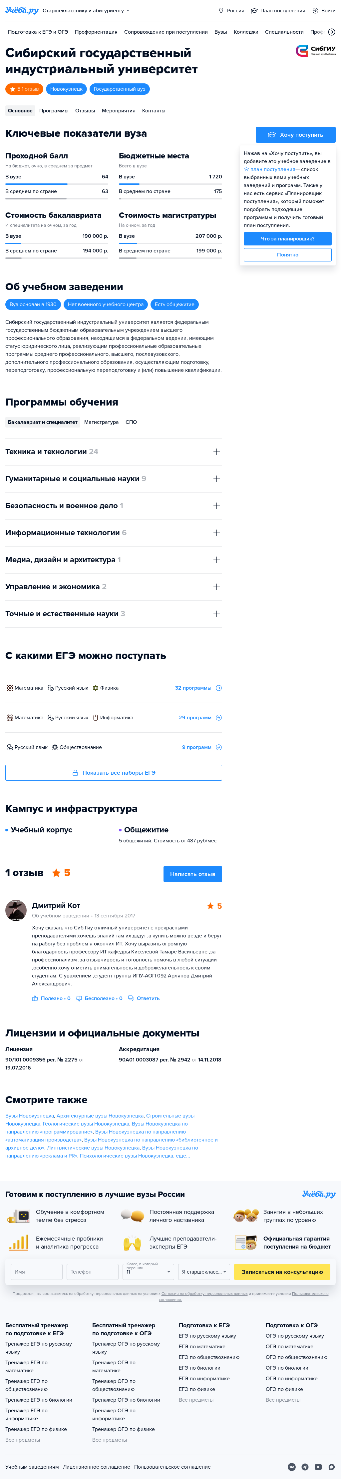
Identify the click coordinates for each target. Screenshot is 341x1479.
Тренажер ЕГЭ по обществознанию (26, 1385)
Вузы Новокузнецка (29, 1116)
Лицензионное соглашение (96, 1467)
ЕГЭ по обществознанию (209, 1357)
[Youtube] (318, 1467)
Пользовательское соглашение (172, 1467)
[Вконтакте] (292, 1467)
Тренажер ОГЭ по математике (114, 1366)
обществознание (81, 747)
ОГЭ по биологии (287, 1368)
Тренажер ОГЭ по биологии (126, 1400)
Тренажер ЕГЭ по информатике (26, 1414)
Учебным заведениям (32, 1467)
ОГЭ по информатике (292, 1378)
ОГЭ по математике (289, 1346)
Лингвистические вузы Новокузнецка (93, 1148)
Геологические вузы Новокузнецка (86, 1124)
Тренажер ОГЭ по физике (123, 1429)
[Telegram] (305, 1467)
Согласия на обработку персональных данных (205, 1293)
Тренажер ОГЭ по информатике (114, 1414)
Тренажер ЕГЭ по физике (36, 1429)
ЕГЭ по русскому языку (207, 1336)
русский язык (71, 688)
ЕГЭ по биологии (199, 1368)
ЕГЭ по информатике (204, 1378)
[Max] (332, 1467)
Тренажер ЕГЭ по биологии (38, 1400)
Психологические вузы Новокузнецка (126, 1156)
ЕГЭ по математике (202, 1346)
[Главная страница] (22, 11)
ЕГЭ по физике (197, 1389)
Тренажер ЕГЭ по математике (26, 1366)
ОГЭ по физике (284, 1389)
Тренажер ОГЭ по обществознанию (114, 1385)
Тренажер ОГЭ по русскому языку (126, 1348)
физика (109, 688)
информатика (116, 717)
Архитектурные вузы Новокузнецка (100, 1116)
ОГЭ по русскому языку (295, 1336)
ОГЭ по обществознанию (296, 1357)
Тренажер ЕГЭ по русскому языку (38, 1348)
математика (29, 688)
